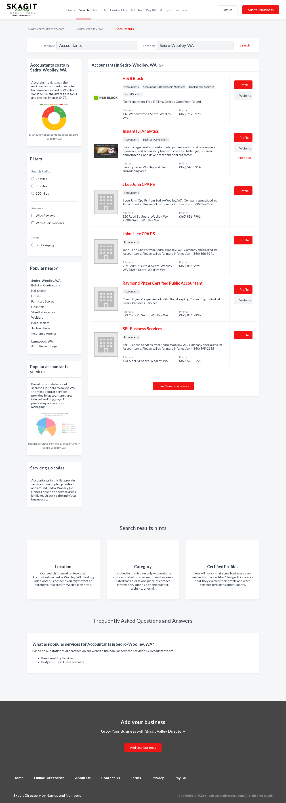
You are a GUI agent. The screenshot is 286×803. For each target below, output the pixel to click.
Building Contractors (45, 285)
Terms (135, 778)
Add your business (173, 10)
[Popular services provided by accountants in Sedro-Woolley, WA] (54, 425)
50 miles (41, 186)
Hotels (36, 296)
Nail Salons (38, 290)
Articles (136, 10)
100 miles (42, 193)
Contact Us (118, 10)
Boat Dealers (40, 323)
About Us (99, 10)
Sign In (227, 10)
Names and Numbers (63, 795)
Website (245, 95)
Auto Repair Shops (44, 346)
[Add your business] (143, 742)
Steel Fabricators (43, 312)
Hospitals (37, 307)
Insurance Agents (44, 333)
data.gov (56, 82)
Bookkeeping (45, 245)
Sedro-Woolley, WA (89, 29)
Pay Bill (151, 10)
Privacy (157, 778)
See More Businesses (174, 386)
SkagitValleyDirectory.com (46, 29)
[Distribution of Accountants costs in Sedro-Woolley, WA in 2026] (54, 116)
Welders (37, 317)
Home (70, 10)
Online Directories (49, 778)
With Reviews (45, 215)
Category (48, 46)
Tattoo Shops (40, 328)
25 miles (41, 179)
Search (84, 10)
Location (149, 46)
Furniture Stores (42, 301)
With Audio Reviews (50, 223)
